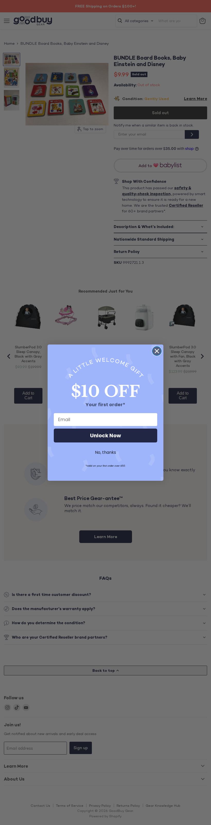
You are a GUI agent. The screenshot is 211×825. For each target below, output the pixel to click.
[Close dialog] (156, 351)
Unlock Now (105, 435)
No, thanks (105, 452)
